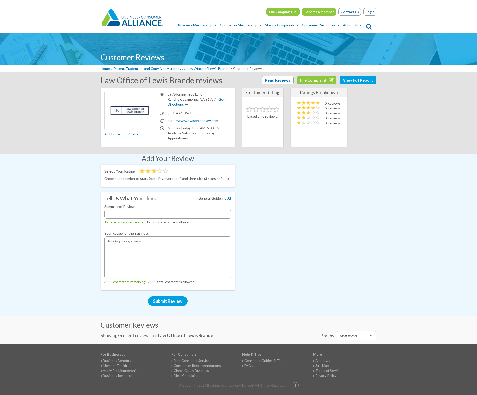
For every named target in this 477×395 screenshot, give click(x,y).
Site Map (322, 365)
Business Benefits (117, 361)
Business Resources (118, 375)
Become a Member (319, 12)
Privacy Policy (325, 375)
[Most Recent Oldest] (356, 335)
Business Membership (195, 25)
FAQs (248, 365)
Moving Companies (279, 25)
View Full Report (358, 80)
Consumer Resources (318, 25)
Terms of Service (328, 370)
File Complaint (280, 12)
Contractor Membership (238, 25)
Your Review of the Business (126, 233)
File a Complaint (186, 375)
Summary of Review (119, 206)
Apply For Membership (120, 370)
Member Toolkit (115, 365)
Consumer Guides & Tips (263, 361)
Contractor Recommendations (197, 365)
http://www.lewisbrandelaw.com (193, 120)
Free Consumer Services (192, 361)
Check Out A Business (191, 370)
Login (370, 12)
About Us (350, 25)
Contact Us (350, 12)
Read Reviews (277, 80)
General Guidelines (213, 198)
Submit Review (167, 301)
